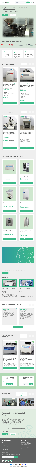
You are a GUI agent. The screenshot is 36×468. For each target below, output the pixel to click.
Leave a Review (5, 449)
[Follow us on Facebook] (3, 461)
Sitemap (3, 445)
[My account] (29, 2)
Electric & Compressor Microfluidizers (25, 231)
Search (3, 442)
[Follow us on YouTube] (8, 461)
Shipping (3, 448)
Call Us (5, 14)
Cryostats (5, 202)
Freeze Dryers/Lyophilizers (26, 176)
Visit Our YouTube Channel (22, 394)
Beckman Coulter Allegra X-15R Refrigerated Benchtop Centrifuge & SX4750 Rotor (15, 87)
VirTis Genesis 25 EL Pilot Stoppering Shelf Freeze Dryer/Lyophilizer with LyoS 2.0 (14, 359)
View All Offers (24, 336)
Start (31, 384)
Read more (32, 277)
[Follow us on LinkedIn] (11, 461)
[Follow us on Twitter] (6, 461)
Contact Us (13, 14)
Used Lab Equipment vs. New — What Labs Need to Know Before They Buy (9, 290)
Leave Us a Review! (18, 327)
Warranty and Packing (6, 446)
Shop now (15, 147)
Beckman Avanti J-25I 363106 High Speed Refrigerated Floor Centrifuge (30, 86)
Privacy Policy (4, 443)
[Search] (27, 2)
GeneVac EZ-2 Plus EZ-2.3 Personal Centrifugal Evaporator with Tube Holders (14, 135)
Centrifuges (6, 176)
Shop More (24, 112)
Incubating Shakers (8, 230)
